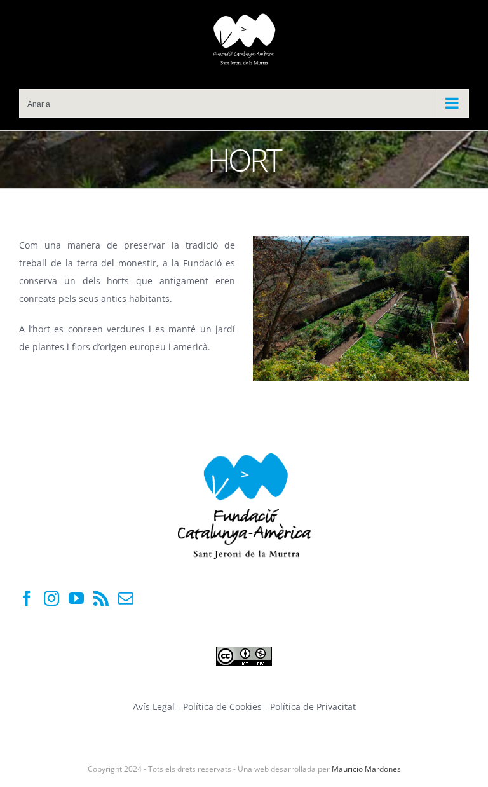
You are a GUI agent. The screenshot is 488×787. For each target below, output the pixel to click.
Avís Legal (154, 707)
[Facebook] (26, 598)
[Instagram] (51, 598)
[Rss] (101, 598)
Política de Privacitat (313, 707)
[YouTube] (76, 598)
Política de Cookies (223, 707)
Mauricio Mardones (366, 768)
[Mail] (125, 598)
